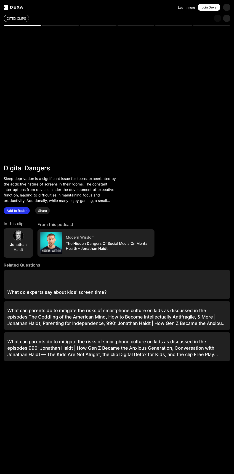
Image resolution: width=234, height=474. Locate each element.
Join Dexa (209, 7)
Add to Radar (17, 210)
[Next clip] (226, 18)
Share (42, 210)
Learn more (186, 7)
